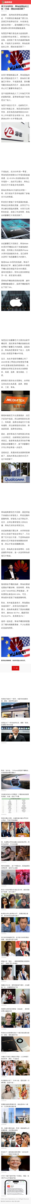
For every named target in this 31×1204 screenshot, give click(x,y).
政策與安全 (9, 1201)
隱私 (16, 1201)
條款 (13, 1201)
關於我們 (3, 1201)
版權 (18, 1201)
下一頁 (15, 668)
